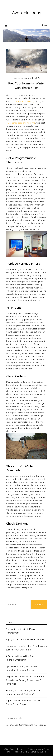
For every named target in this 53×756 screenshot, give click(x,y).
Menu (45, 25)
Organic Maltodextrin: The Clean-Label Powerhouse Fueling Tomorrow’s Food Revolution (25, 680)
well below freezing (25, 101)
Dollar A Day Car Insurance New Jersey (26, 725)
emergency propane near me (20, 122)
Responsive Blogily (20, 751)
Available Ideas (26, 12)
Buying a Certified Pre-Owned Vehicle (25, 639)
